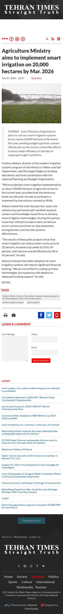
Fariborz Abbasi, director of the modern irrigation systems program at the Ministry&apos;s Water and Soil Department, (30, 297)
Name (34, 334)
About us (7, 536)
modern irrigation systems (12, 302)
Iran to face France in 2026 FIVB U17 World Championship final (25, 408)
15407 (5, 498)
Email (34, 347)
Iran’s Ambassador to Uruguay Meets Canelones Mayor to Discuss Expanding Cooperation (31, 475)
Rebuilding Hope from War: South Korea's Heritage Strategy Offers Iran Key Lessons (29, 490)
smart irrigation (33, 302)
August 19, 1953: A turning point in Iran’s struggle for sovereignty (30, 466)
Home (8, 576)
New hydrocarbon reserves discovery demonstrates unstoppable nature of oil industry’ (30, 432)
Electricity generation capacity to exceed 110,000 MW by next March (31, 506)
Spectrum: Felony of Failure (17, 449)
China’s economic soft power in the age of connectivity (31, 482)
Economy (36, 78)
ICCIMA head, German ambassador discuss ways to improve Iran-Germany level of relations (29, 441)
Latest (6, 380)
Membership (20, 536)
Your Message (8, 334)
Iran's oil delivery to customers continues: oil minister (31, 424)
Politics (53, 576)
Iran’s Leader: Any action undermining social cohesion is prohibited (31, 389)
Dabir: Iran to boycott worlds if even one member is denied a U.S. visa (30, 457)
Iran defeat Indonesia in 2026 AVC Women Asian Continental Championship (28, 398)
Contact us (34, 536)
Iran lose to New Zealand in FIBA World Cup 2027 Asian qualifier (29, 417)
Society (22, 576)
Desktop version (31, 520)
